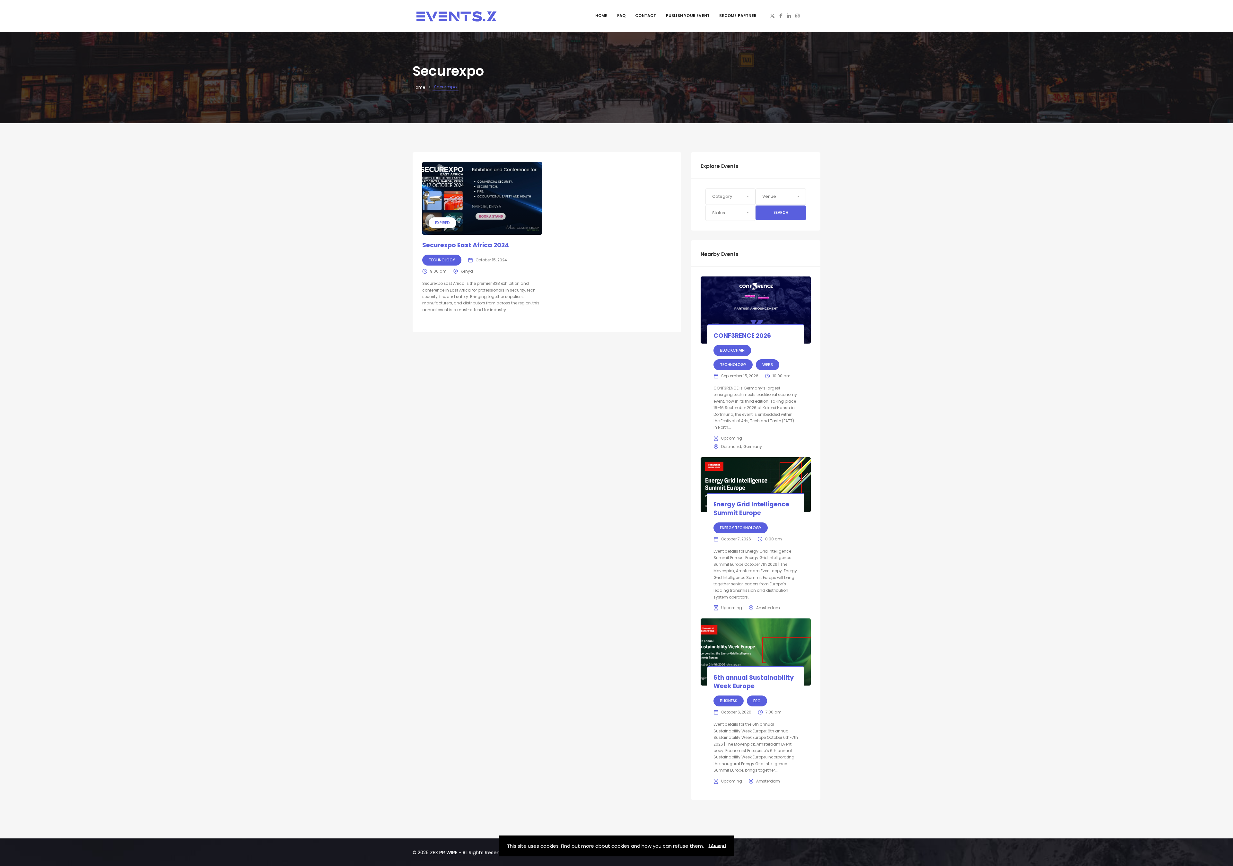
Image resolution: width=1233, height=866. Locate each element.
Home (601, 15)
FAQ (621, 15)
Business (728, 701)
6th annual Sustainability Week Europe (753, 682)
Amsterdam (768, 607)
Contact (645, 15)
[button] (730, 196)
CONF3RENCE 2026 (742, 335)
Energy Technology (740, 527)
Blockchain (732, 350)
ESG (757, 701)
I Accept (717, 845)
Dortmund (731, 446)
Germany (752, 446)
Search (781, 212)
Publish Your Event (688, 15)
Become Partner (737, 15)
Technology (442, 260)
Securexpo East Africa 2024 (465, 245)
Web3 (767, 364)
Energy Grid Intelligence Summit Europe (751, 508)
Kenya (467, 271)
